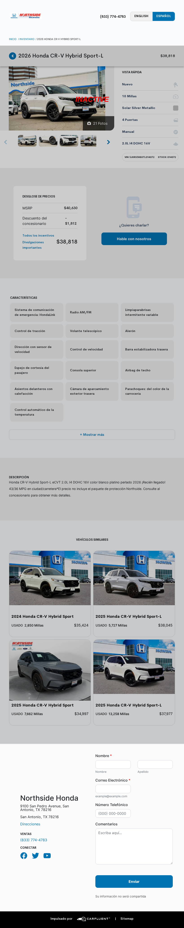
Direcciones (30, 824)
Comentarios (106, 824)
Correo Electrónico (112, 780)
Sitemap (124, 919)
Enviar (134, 881)
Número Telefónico (111, 804)
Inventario (27, 39)
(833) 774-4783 (113, 16)
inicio (13, 39)
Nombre (103, 755)
